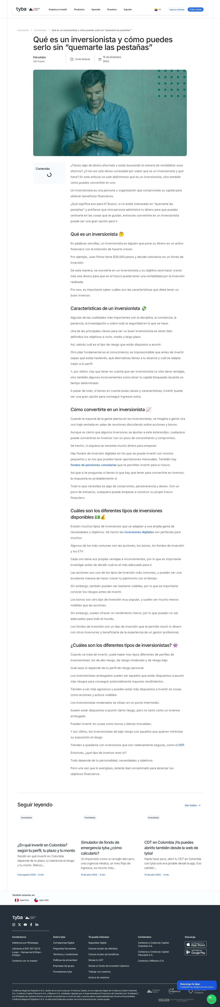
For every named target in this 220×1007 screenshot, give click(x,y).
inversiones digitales (139, 532)
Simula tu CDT (95, 960)
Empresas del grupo (63, 965)
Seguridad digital (97, 942)
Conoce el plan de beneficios (103, 954)
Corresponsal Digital (63, 942)
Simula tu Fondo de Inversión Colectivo (108, 965)
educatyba (23, 30)
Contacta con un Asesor (24, 960)
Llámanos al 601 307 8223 (26, 948)
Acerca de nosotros (98, 977)
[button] (58, 9)
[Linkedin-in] (36, 924)
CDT (181, 745)
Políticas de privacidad (65, 960)
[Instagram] (13, 924)
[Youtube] (25, 924)
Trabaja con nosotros (99, 971)
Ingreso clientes (177, 9)
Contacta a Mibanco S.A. (151, 960)
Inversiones (40, 30)
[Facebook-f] (31, 924)
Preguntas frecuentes (64, 948)
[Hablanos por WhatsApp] (212, 999)
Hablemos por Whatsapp (25, 942)
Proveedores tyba (62, 971)
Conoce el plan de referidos (102, 948)
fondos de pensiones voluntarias (94, 465)
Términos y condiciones (65, 954)
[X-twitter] (19, 924)
